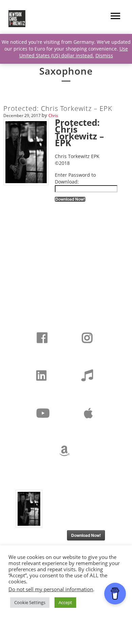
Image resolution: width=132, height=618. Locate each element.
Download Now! (70, 199)
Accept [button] (65, 602)
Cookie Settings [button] (29, 602)
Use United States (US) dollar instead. (73, 52)
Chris (53, 115)
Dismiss (104, 55)
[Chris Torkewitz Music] (16, 18)
